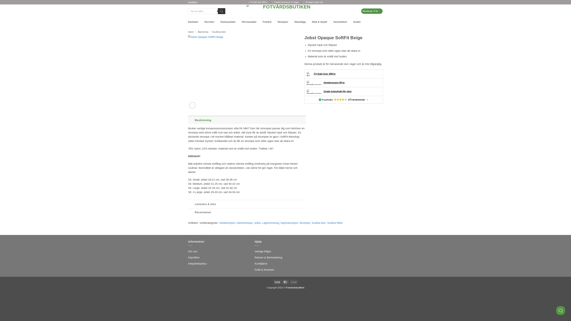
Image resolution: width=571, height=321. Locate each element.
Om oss (192, 251)
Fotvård (267, 22)
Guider (357, 22)
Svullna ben (219, 31)
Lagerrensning (270, 222)
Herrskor (209, 22)
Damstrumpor (245, 222)
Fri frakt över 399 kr (324, 74)
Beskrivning (203, 120)
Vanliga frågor (263, 251)
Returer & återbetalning (268, 257)
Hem (191, 31)
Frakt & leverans (264, 269)
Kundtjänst (261, 263)
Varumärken (340, 22)
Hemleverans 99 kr (334, 82)
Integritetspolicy (197, 263)
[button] (372, 11)
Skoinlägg (300, 22)
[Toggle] (191, 120)
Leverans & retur (205, 204)
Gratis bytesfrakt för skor (337, 91)
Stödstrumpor (227, 222)
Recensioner (203, 212)
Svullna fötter (335, 222)
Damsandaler (228, 22)
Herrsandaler (249, 22)
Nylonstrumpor (289, 222)
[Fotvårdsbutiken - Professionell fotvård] (285, 11)
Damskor (193, 22)
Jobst (257, 222)
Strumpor (282, 22)
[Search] (221, 11)
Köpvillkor (194, 257)
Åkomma (203, 31)
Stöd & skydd (319, 22)
